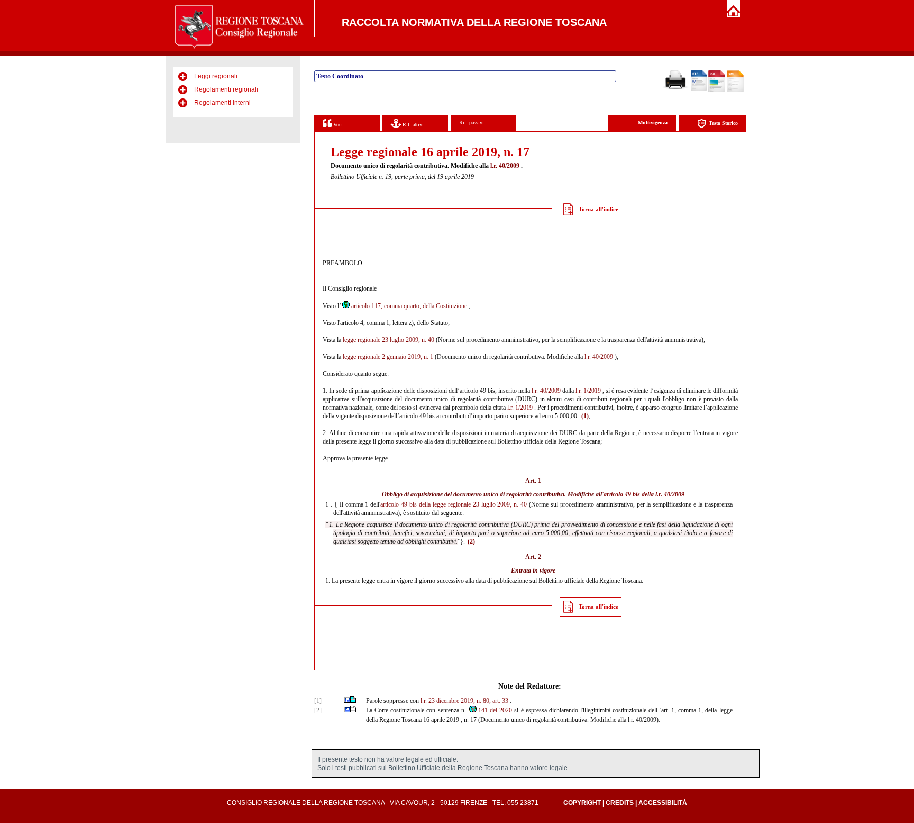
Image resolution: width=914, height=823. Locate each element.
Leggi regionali (215, 76)
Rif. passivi (471, 122)
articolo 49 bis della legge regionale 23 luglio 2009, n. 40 (453, 504)
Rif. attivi (412, 125)
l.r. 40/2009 (504, 165)
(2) (471, 541)
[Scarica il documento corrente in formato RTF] (699, 88)
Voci (337, 125)
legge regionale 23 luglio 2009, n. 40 (388, 339)
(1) (585, 416)
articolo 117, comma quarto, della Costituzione (409, 306)
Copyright (582, 803)
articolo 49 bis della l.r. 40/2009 (644, 494)
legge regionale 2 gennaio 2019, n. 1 (388, 356)
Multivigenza (653, 122)
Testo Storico (723, 123)
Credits (620, 803)
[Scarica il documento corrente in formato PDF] (716, 90)
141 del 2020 (495, 710)
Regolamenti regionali (226, 89)
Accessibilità (662, 803)
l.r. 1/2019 (588, 390)
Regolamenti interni (222, 102)
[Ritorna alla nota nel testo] (347, 700)
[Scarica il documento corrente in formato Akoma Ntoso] (735, 90)
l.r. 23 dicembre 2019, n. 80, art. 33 (464, 700)
